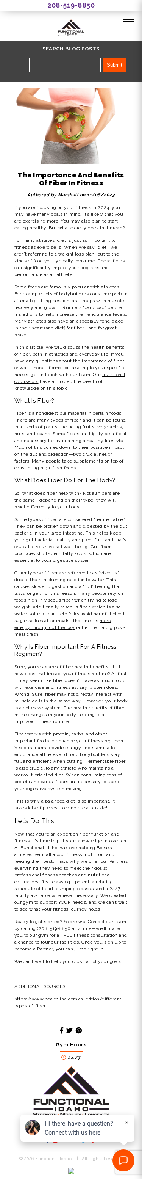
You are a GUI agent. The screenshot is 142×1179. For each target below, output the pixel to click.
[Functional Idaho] (71, 28)
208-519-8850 (71, 5)
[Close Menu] (129, 22)
